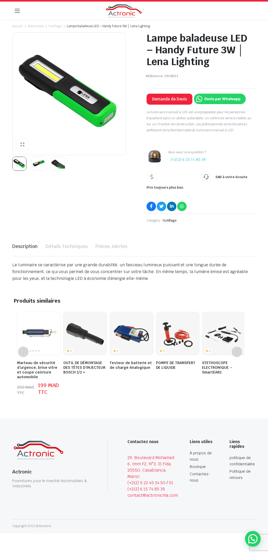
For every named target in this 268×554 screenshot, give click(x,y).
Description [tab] (25, 246)
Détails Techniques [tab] (67, 246)
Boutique (198, 466)
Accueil (17, 26)
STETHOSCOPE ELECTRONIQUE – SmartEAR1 (217, 367)
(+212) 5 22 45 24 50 (146, 482)
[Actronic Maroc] (124, 11)
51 (171, 482)
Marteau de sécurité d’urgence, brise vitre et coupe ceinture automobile (37, 369)
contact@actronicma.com (152, 495)
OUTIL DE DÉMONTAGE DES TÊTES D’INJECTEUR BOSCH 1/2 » (84, 367)
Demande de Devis (169, 99)
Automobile (36, 26)
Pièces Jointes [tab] (111, 246)
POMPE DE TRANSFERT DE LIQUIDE (175, 365)
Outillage (55, 26)
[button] (22, 144)
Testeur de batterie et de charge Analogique (131, 365)
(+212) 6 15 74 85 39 (188, 159)
